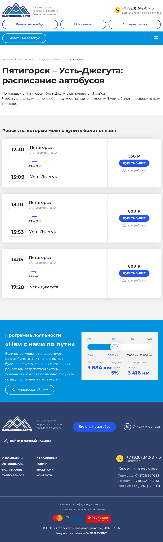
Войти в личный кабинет (30, 440)
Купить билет (134, 163)
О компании (12, 458)
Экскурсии (45, 469)
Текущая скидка (116, 365)
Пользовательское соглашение (81, 509)
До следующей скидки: (137, 365)
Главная (7, 59)
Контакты (44, 475)
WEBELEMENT (96, 533)
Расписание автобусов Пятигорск (41, 59)
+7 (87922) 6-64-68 (147, 486)
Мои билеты (83, 24)
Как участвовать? (26, 390)
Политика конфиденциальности (81, 504)
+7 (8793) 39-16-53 (146, 475)
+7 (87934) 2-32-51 (146, 481)
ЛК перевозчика (134, 24)
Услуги (42, 463)
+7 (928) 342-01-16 (143, 457)
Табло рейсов (13, 475)
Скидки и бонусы (146, 426)
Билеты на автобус (30, 24)
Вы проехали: (96, 362)
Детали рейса (133, 170)
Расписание (12, 469)
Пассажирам (46, 458)
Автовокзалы (13, 463)
